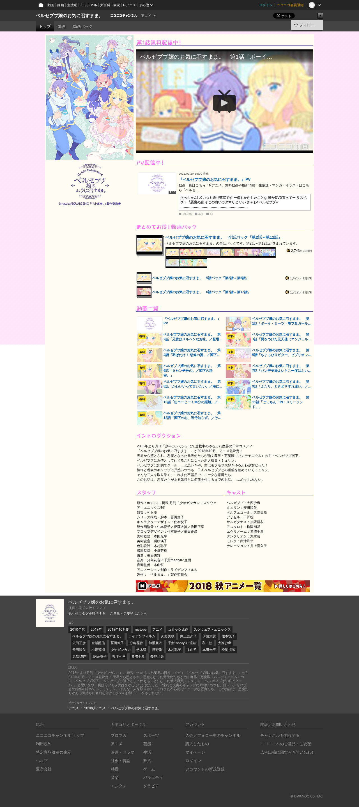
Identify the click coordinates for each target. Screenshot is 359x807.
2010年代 (77, 629)
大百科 (105, 5)
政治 (147, 760)
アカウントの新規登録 (205, 769)
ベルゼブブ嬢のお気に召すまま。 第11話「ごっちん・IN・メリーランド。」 (280, 402)
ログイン (266, 5)
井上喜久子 (188, 636)
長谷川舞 (157, 656)
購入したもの (197, 743)
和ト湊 (207, 643)
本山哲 (192, 650)
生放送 (72, 5)
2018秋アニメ (94, 708)
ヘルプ (42, 760)
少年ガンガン (121, 650)
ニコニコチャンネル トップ (60, 735)
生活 (147, 752)
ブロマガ (118, 735)
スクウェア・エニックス (212, 629)
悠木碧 (141, 650)
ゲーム (149, 769)
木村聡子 (174, 650)
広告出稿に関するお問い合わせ (287, 752)
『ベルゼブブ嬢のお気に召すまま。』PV (214, 179)
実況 (116, 5)
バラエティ (153, 777)
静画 (60, 5)
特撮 (115, 769)
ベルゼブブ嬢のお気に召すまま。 (69, 15)
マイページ (195, 752)
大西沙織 (224, 643)
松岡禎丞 (228, 650)
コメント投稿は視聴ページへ (224, 149)
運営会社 (44, 769)
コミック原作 (178, 629)
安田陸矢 (79, 650)
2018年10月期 (118, 629)
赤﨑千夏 (138, 656)
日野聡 (157, 650)
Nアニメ (129, 5)
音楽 (115, 777)
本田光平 (209, 650)
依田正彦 (79, 643)
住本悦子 (228, 636)
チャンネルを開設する (280, 735)
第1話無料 (80, 656)
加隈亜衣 (155, 643)
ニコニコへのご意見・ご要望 (285, 743)
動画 (50, 5)
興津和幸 (119, 656)
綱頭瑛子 (100, 656)
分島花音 (136, 643)
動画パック (83, 26)
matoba (141, 629)
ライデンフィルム (141, 636)
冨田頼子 (117, 643)
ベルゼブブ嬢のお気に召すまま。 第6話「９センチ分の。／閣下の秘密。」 (192, 370)
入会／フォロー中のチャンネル (212, 735)
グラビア (151, 785)
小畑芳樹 (98, 650)
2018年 (96, 629)
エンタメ (118, 785)
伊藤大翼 (209, 636)
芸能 (147, 743)
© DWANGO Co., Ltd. (306, 796)
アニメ (146, 16)
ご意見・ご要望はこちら (128, 613)
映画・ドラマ (122, 752)
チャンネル (88, 5)
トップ (45, 26)
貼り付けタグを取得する (86, 613)
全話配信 (98, 643)
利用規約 (44, 743)
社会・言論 (120, 760)
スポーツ (151, 735)
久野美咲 (167, 636)
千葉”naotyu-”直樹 (182, 643)
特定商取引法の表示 (53, 752)
